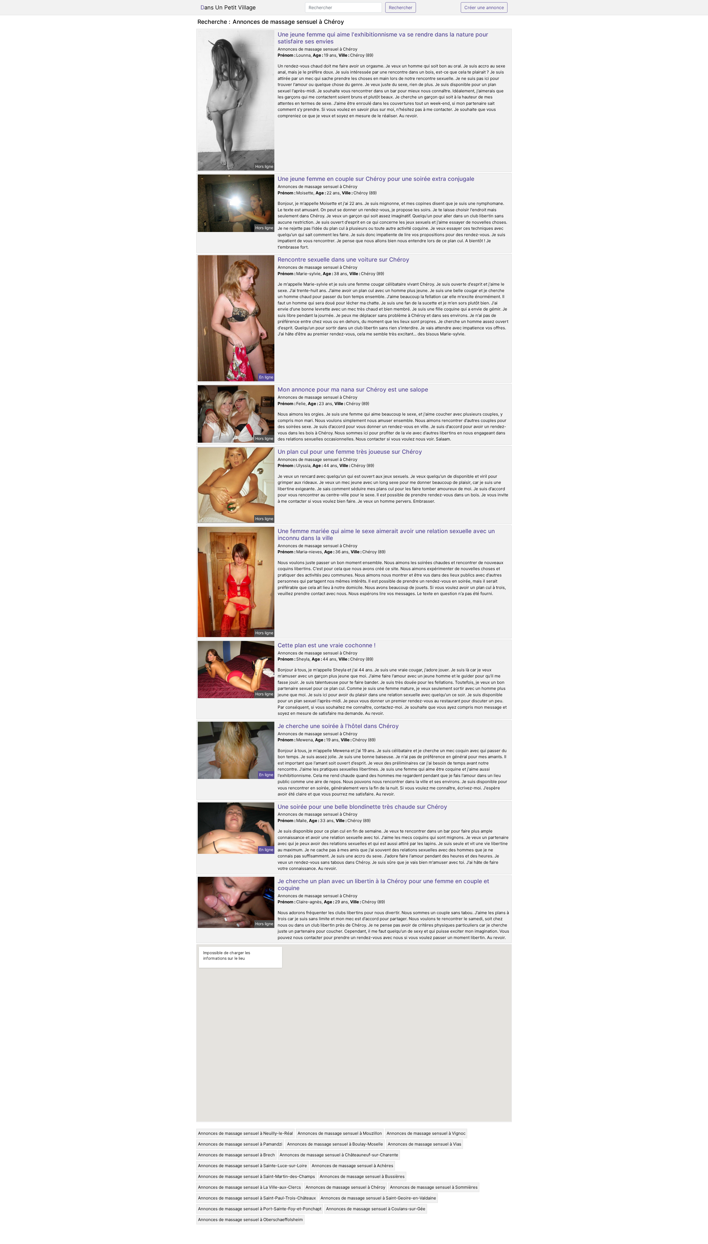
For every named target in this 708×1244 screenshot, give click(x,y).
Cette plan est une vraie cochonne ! (327, 645)
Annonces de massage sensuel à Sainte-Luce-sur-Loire (252, 1165)
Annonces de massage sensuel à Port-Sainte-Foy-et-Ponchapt (259, 1208)
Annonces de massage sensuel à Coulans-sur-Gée (375, 1208)
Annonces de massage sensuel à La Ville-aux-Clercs (249, 1187)
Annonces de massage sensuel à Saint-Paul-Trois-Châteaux (257, 1198)
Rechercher (400, 7)
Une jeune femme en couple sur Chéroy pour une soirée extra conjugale (376, 178)
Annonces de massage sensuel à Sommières (434, 1187)
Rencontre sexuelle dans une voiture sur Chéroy (343, 259)
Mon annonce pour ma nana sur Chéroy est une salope (353, 389)
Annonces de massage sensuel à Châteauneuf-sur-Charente (339, 1154)
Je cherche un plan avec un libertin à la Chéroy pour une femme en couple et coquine (383, 884)
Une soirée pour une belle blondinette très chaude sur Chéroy (362, 806)
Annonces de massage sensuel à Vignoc (426, 1133)
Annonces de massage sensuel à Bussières (362, 1176)
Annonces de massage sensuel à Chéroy (345, 1187)
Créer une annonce (484, 7)
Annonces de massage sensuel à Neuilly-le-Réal (245, 1133)
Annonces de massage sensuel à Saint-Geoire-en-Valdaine (378, 1198)
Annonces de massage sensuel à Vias (424, 1144)
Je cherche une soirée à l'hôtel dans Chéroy (338, 726)
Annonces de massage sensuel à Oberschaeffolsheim (250, 1219)
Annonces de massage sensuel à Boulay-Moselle (335, 1144)
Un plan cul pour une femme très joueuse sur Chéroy (350, 451)
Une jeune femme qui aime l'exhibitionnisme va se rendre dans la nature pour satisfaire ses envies (383, 38)
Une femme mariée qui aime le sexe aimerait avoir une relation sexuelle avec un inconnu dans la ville (386, 534)
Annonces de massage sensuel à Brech (236, 1154)
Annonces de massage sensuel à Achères (352, 1165)
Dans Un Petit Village (228, 7)
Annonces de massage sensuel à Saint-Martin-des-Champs (256, 1176)
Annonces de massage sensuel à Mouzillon (340, 1133)
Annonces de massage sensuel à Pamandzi (240, 1144)
